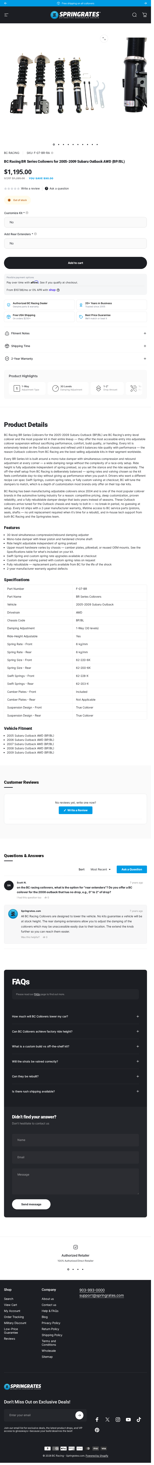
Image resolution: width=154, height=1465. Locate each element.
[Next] (145, 3)
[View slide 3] (78, 1269)
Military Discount (15, 1323)
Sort (82, 869)
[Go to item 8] (87, 144)
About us (48, 1298)
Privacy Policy (51, 1323)
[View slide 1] (68, 1269)
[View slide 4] (82, 1269)
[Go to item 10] (97, 144)
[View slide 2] (73, 1269)
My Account (12, 1311)
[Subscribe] (79, 1415)
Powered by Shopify (97, 1455)
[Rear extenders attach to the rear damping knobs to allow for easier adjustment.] (35, 233)
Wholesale (49, 1350)
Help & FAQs (50, 1311)
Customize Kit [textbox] (28, 213)
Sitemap (47, 1356)
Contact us (49, 1304)
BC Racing (11, 152)
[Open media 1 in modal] (104, 39)
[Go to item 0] (54, 144)
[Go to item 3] (63, 144)
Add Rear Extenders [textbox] (32, 234)
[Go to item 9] (92, 144)
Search (8, 1298)
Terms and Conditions (49, 1342)
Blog (45, 1317)
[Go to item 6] (78, 144)
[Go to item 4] (68, 144)
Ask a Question (134, 870)
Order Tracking (14, 1317)
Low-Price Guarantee (11, 1330)
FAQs (37, 994)
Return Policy (50, 1329)
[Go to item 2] (58, 144)
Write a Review (79, 811)
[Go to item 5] (73, 144)
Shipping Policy (52, 1335)
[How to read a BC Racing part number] (52, 153)
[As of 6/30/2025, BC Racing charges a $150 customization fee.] (26, 212)
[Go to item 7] (82, 144)
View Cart (10, 1304)
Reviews (9, 1338)
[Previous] (5, 3)
